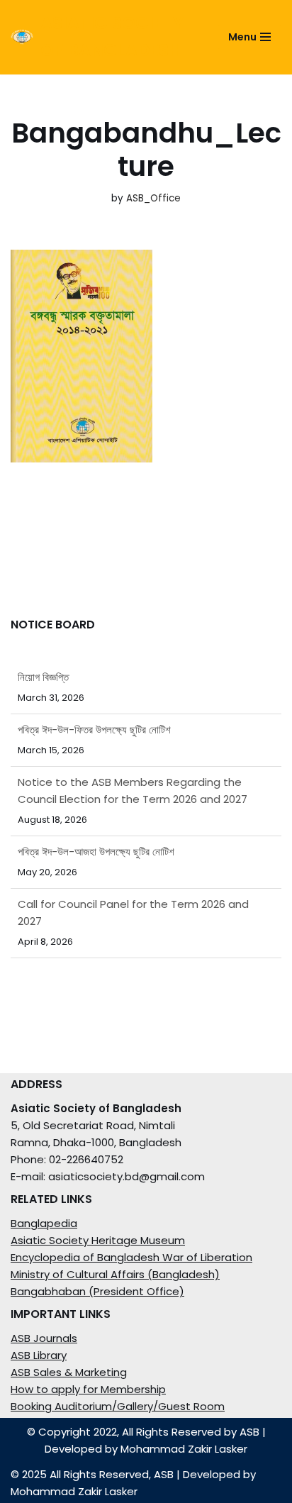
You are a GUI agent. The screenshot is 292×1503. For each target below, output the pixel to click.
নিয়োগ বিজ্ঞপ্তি (43, 677)
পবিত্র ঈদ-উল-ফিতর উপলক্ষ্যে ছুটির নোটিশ (94, 729)
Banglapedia (44, 1223)
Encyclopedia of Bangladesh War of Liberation (131, 1257)
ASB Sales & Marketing (69, 1372)
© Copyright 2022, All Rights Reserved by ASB (143, 1431)
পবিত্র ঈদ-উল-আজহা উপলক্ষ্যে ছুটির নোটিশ (96, 851)
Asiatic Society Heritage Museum (98, 1240)
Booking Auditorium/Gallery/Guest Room (118, 1406)
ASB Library (39, 1355)
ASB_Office (153, 198)
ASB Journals (44, 1338)
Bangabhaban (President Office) (97, 1291)
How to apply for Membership (88, 1389)
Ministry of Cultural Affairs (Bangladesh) (115, 1274)
